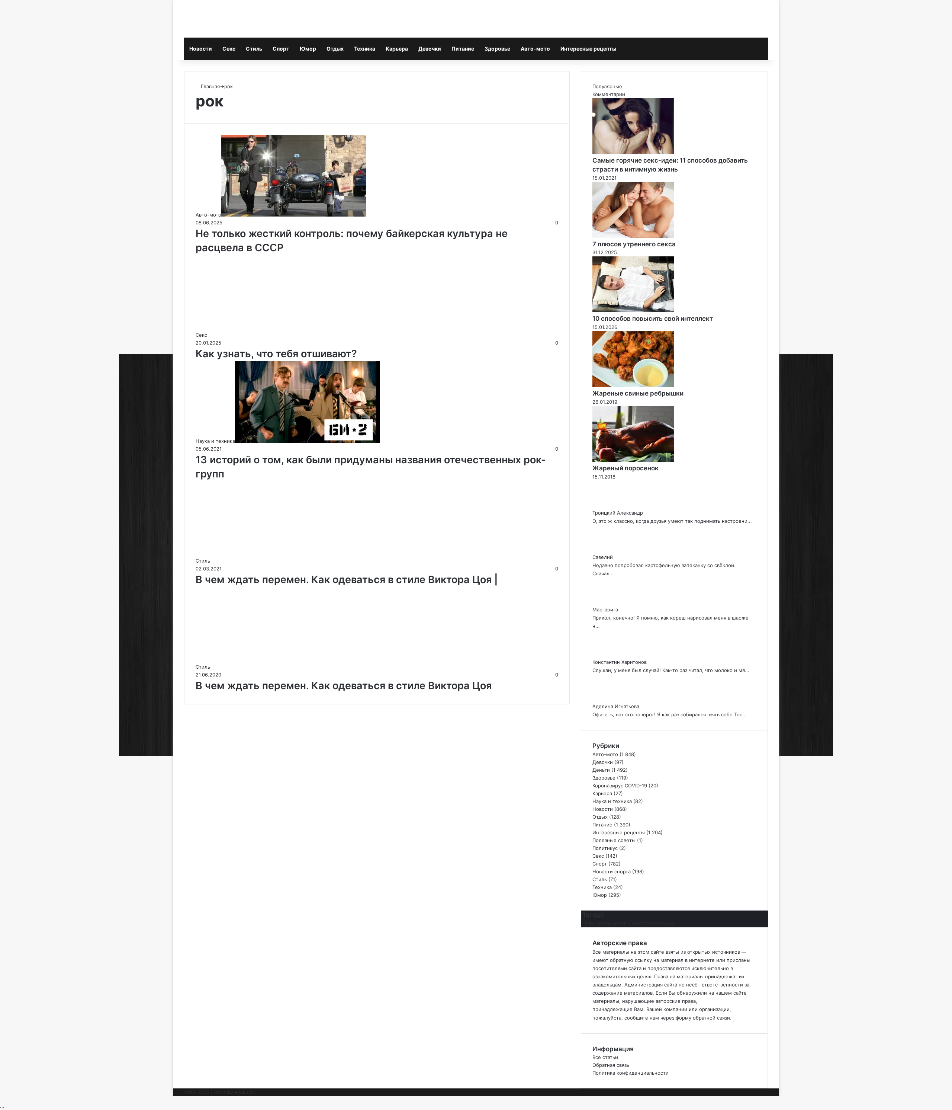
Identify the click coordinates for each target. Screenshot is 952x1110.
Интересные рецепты (588, 48)
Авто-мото (535, 48)
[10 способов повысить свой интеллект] (633, 310)
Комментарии (608, 94)
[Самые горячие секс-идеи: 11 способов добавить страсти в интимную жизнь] (633, 152)
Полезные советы (614, 840)
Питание (462, 48)
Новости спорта (611, 871)
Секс (228, 48)
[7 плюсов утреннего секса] (633, 236)
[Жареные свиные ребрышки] (633, 385)
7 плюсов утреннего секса (634, 244)
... (2, 1106)
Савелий (602, 557)
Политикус (605, 848)
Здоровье (497, 48)
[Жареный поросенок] (633, 460)
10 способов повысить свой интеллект (652, 318)
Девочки (429, 48)
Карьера (397, 48)
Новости (200, 48)
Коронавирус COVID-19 (619, 785)
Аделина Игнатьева (615, 706)
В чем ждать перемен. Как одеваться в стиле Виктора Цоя (344, 685)
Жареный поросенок (625, 468)
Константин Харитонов (619, 662)
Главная (209, 86)
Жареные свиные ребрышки (638, 393)
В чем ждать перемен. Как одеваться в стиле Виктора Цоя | (347, 579)
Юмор (308, 48)
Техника (364, 48)
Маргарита (605, 609)
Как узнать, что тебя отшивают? (276, 354)
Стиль (254, 48)
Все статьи (605, 1057)
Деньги (601, 770)
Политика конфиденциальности (630, 1073)
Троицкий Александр (617, 513)
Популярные (607, 86)
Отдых (335, 48)
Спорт (281, 48)
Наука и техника (612, 801)
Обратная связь (610, 1065)
